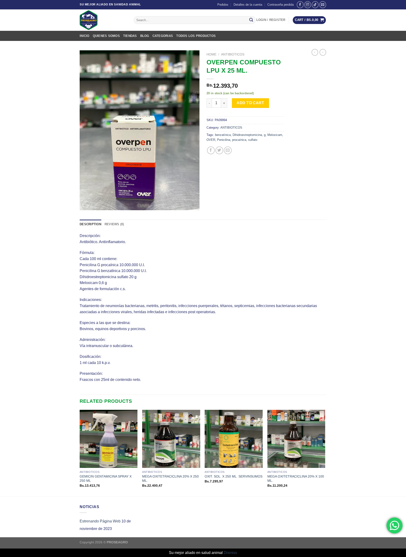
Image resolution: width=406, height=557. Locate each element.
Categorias (162, 36)
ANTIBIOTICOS (232, 54)
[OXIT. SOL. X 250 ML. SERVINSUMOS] (234, 439)
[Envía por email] (228, 150)
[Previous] (79, 452)
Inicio (85, 36)
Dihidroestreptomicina (247, 135)
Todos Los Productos (196, 36)
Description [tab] (90, 224)
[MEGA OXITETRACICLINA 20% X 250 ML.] (171, 439)
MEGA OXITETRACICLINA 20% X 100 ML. (295, 478)
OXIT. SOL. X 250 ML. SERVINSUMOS (233, 476)
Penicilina (223, 140)
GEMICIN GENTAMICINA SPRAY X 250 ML (106, 478)
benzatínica (223, 135)
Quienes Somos (106, 36)
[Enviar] (251, 20)
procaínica (239, 140)
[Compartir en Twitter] (219, 150)
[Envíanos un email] (322, 4)
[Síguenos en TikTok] (315, 4)
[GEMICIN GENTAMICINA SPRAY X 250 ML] (109, 439)
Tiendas (130, 36)
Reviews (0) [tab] (114, 224)
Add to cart (250, 103)
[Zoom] (85, 204)
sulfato (252, 140)
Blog (144, 36)
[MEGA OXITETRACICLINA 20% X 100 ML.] (296, 439)
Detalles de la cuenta (248, 4)
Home (211, 54)
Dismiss (230, 553)
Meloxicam (274, 135)
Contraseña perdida (280, 4)
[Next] (324, 452)
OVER (211, 140)
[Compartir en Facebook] (211, 150)
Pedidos (222, 4)
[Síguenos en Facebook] (300, 4)
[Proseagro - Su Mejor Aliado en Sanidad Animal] (103, 20)
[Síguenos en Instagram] (307, 4)
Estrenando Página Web (100, 521)
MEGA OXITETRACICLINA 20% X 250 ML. (170, 478)
